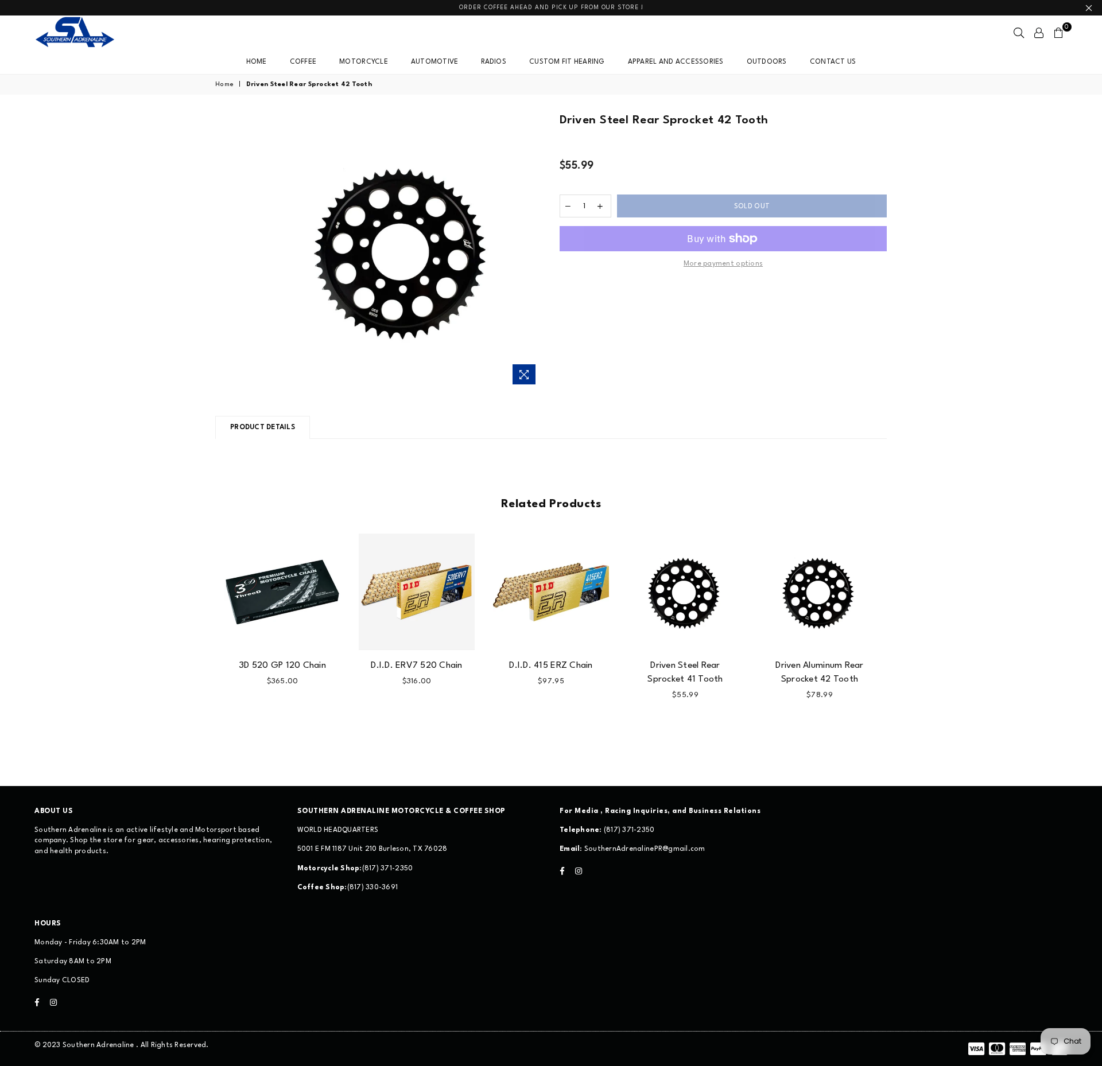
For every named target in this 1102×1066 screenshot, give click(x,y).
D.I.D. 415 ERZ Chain (550, 665)
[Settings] (1039, 32)
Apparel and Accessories (676, 62)
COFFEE (303, 62)
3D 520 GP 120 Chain (282, 665)
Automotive (435, 62)
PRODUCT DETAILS (262, 427)
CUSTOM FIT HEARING (567, 62)
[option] (404, 251)
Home (224, 84)
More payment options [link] (723, 263)
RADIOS (493, 62)
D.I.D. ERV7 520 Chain (416, 665)
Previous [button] (202, 639)
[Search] (1018, 32)
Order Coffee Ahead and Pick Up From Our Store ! (551, 7)
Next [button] (900, 639)
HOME (256, 62)
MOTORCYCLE (363, 62)
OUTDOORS (767, 62)
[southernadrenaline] (86, 32)
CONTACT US (833, 62)
